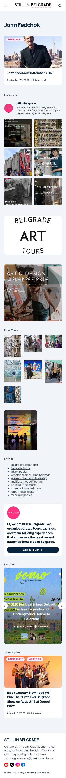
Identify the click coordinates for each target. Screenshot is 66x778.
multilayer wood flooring (26, 481)
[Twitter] (12, 765)
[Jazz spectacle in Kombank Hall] (33, 52)
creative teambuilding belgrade (30, 475)
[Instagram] (17, 765)
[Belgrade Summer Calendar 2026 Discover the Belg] (48, 133)
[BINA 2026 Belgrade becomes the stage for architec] (48, 192)
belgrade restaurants (24, 464)
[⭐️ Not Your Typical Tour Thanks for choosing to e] (18, 162)
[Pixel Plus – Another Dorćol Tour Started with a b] (18, 192)
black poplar (19, 471)
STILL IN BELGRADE (21, 739)
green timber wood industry (29, 478)
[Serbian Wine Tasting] (33, 606)
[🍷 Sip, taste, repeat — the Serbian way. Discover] (18, 133)
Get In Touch (31, 550)
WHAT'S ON (35, 659)
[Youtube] (6, 765)
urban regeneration (23, 491)
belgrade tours (20, 468)
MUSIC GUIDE (15, 39)
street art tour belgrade (26, 488)
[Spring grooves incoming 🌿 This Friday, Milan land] (48, 162)
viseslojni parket (21, 495)
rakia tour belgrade (23, 485)
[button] (6, 5)
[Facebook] (23, 765)
